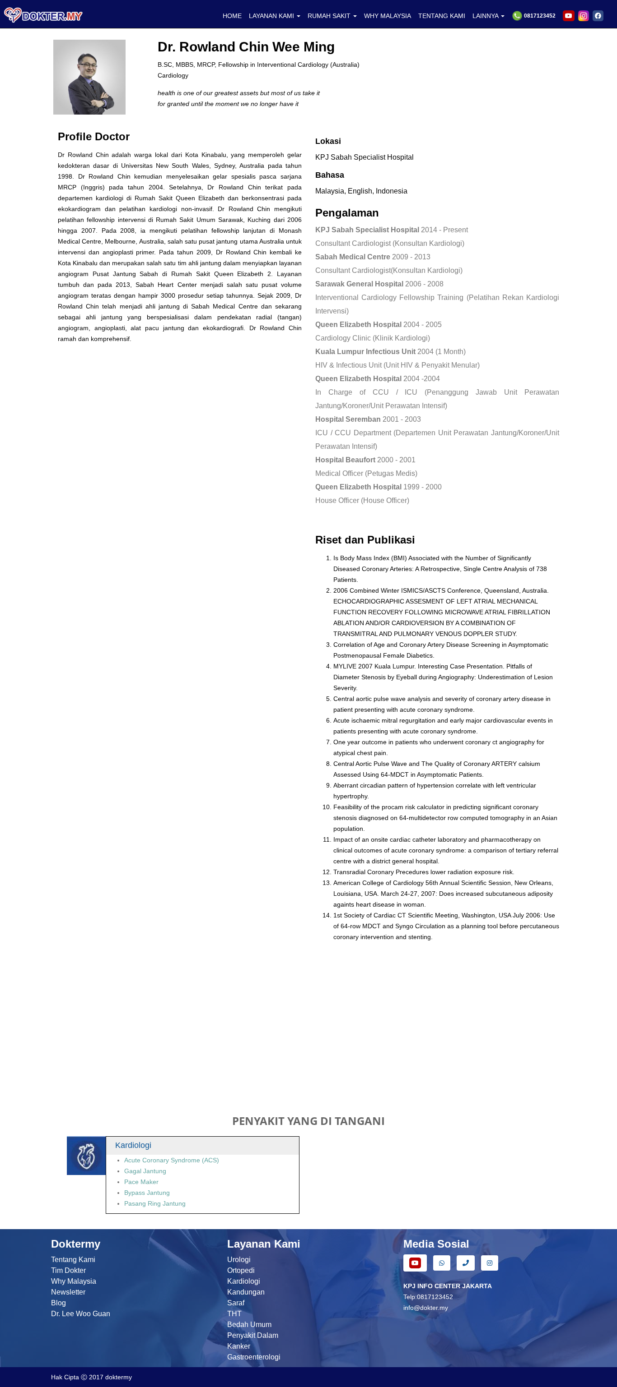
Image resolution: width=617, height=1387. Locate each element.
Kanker (238, 1346)
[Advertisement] (308, 1027)
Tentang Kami (73, 1259)
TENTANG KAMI (441, 15)
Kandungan (246, 1292)
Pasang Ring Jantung (155, 1203)
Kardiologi (243, 1281)
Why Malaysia (73, 1281)
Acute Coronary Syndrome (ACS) (171, 1160)
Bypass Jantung (147, 1192)
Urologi (239, 1259)
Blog (58, 1303)
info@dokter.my (425, 1307)
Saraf (235, 1303)
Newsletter (68, 1292)
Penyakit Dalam (252, 1335)
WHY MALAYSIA (387, 15)
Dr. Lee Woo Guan (80, 1314)
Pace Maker (141, 1181)
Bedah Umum (249, 1324)
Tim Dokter (68, 1270)
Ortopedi (241, 1270)
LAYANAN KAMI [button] (272, 15)
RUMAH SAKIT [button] (330, 15)
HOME (232, 15)
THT (234, 1314)
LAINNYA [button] (486, 15)
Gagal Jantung (145, 1171)
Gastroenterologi (253, 1357)
